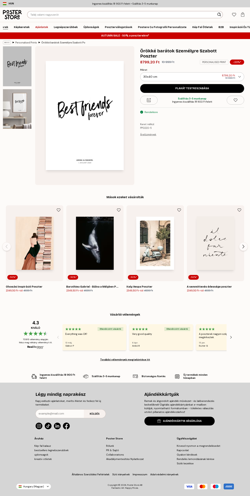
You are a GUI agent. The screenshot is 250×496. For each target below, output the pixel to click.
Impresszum (140, 474)
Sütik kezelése (185, 463)
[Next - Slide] (243, 246)
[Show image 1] (17, 66)
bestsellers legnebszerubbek (51, 450)
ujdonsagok (41, 454)
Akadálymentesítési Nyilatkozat (125, 459)
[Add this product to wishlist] (235, 100)
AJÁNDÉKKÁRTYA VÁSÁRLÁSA (182, 421)
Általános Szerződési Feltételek (90, 474)
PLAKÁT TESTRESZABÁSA (192, 88)
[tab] (234, 15)
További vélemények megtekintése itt (125, 359)
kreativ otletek (43, 459)
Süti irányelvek (121, 474)
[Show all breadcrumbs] (7, 42)
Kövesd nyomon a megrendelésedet (198, 445)
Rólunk (110, 445)
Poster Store (133, 485)
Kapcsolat (183, 450)
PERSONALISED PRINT (214, 62)
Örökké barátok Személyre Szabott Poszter (63, 42)
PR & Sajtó (112, 450)
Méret (143, 69)
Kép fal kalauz (42, 445)
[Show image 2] (17, 109)
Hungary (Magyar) (33, 486)
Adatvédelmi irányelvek (164, 474)
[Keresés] (219, 14)
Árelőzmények (148, 134)
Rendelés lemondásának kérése (195, 459)
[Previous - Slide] (6, 246)
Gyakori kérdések (187, 454)
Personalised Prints (26, 42)
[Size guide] (149, 100)
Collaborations (115, 454)
